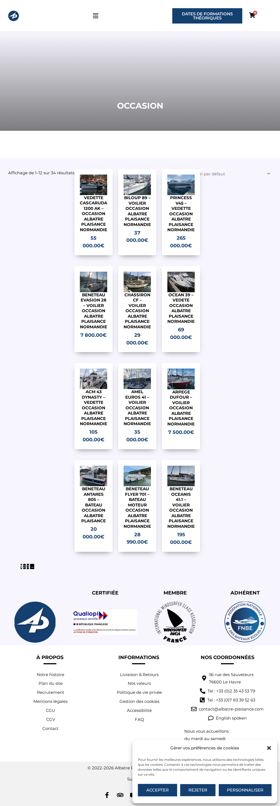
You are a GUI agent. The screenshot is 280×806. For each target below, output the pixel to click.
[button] (269, 748)
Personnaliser (245, 790)
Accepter (157, 790)
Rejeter (197, 790)
